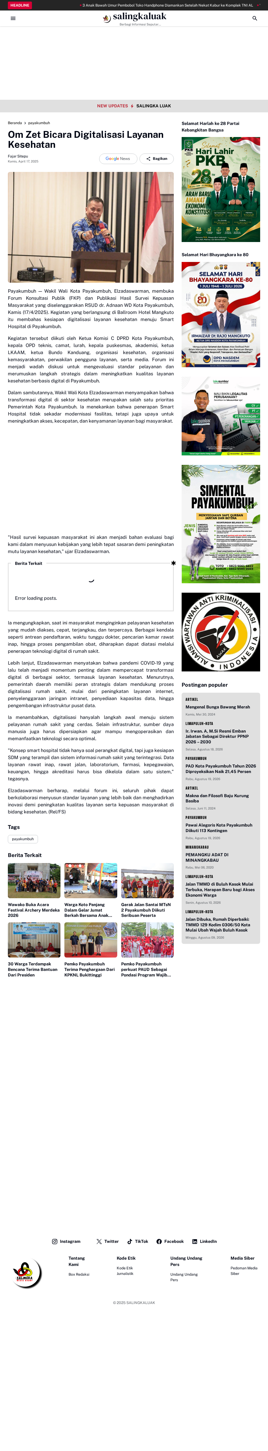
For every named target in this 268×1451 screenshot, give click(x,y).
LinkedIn (208, 1241)
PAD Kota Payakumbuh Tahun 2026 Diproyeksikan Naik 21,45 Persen (221, 769)
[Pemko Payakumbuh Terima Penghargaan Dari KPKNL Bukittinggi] (90, 940)
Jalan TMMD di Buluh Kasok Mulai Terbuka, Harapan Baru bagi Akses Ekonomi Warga (220, 890)
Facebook (174, 1241)
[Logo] (25, 1272)
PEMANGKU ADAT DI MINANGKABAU (207, 857)
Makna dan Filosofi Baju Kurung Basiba (217, 798)
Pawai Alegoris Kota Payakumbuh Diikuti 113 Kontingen (219, 828)
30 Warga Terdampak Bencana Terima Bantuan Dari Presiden (32, 969)
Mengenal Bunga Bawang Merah (218, 707)
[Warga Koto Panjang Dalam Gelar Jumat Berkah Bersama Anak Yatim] (90, 880)
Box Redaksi (79, 1274)
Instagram (70, 1241)
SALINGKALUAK (140, 1303)
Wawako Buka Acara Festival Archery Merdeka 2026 (34, 910)
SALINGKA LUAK (153, 105)
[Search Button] (255, 18)
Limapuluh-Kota (199, 723)
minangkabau (197, 847)
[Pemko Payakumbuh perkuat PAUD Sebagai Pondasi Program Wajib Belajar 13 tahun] (147, 940)
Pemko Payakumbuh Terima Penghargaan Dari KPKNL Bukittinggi (89, 969)
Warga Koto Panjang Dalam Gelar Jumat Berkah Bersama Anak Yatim (86, 910)
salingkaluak (140, 16)
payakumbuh (23, 839)
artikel (192, 699)
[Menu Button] (13, 18)
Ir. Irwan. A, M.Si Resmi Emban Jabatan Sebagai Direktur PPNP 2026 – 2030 (217, 737)
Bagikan (160, 158)
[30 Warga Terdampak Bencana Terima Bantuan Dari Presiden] (34, 940)
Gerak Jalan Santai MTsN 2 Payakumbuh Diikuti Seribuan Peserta (146, 910)
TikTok (141, 1241)
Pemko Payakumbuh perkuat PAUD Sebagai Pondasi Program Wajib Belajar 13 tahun (144, 969)
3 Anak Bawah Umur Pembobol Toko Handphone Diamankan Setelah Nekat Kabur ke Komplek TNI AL (123, 5)
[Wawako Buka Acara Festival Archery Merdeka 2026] (34, 880)
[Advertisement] (134, 36)
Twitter (111, 1241)
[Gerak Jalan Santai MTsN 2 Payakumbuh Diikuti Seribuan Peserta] (147, 880)
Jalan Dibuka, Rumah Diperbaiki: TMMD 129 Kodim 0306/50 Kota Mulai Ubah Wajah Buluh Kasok (218, 925)
